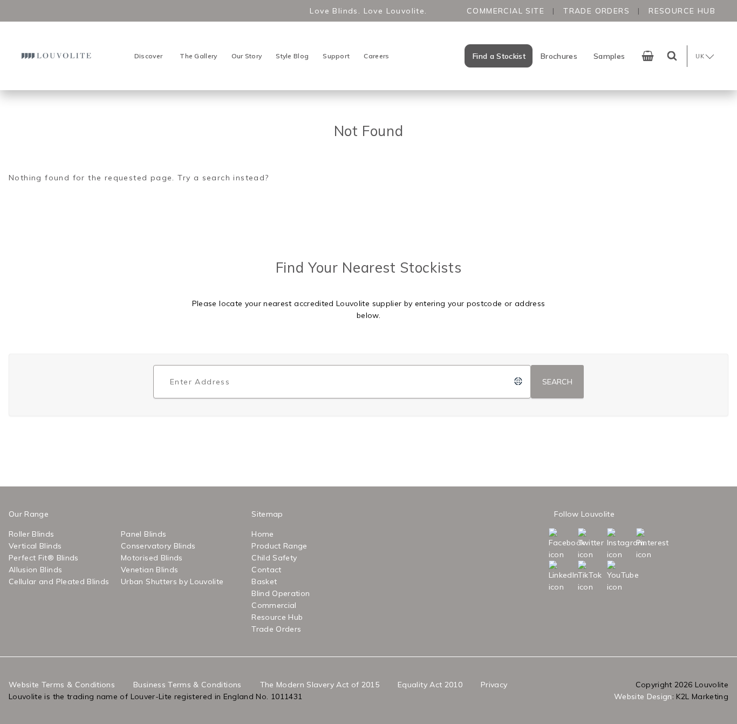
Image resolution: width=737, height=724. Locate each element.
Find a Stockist (499, 56)
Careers (376, 56)
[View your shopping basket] (647, 56)
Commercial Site (505, 11)
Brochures (559, 56)
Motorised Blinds (152, 558)
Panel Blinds (143, 534)
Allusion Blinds (35, 569)
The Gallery (198, 56)
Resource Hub (682, 11)
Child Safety (274, 558)
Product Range (279, 546)
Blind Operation (280, 593)
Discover (148, 56)
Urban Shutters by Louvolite (172, 581)
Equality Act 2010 (430, 684)
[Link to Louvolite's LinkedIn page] (562, 576)
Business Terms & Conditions (187, 684)
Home (262, 534)
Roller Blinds (31, 534)
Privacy (494, 684)
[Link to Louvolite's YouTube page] (620, 576)
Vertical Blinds (35, 546)
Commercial (274, 605)
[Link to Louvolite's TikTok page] (591, 576)
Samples (609, 56)
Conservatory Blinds (158, 546)
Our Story (246, 56)
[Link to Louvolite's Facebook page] (562, 544)
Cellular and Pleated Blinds (59, 581)
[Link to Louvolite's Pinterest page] (649, 544)
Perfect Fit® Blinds (44, 558)
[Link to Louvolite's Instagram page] (620, 544)
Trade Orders (596, 11)
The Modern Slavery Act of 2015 (320, 684)
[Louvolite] (58, 56)
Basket (264, 581)
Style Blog (292, 56)
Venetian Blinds (149, 569)
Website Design (643, 696)
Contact (266, 569)
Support (336, 56)
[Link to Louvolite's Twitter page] (591, 544)
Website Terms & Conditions (62, 684)
